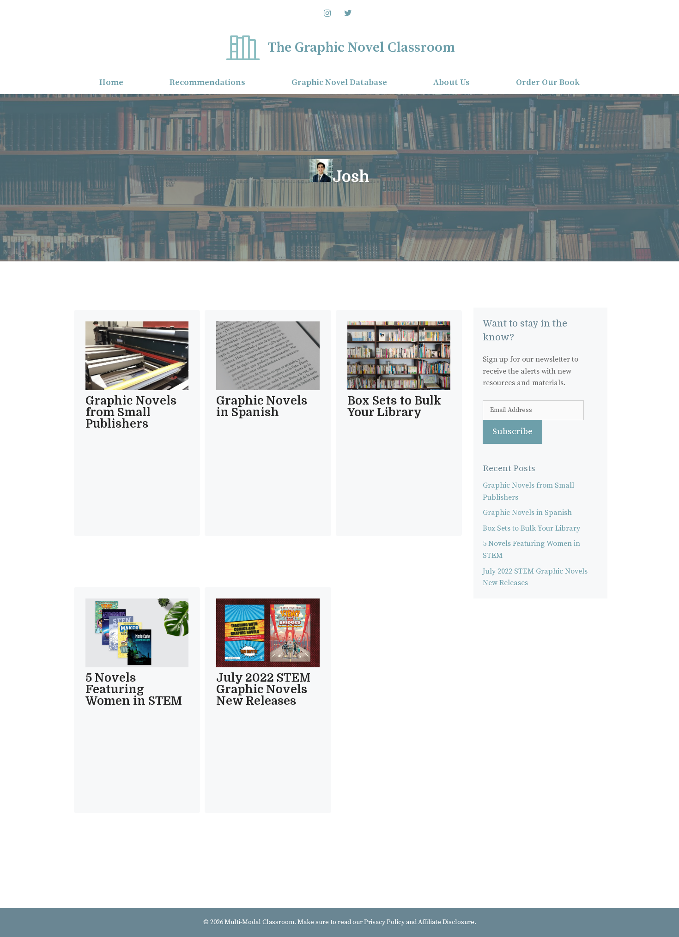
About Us (451, 82)
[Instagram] (327, 14)
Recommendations (207, 82)
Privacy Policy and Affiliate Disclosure (419, 922)
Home (111, 82)
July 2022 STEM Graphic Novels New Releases (263, 689)
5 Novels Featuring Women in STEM (133, 689)
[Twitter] (348, 14)
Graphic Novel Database (339, 82)
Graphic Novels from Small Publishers (130, 412)
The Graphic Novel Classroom (361, 47)
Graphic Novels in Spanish (261, 406)
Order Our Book (548, 82)
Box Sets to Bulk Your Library (394, 406)
